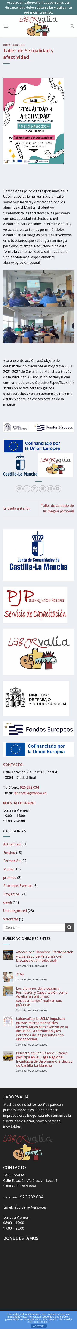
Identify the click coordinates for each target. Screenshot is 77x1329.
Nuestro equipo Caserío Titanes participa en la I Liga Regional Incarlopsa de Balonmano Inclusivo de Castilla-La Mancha (44, 1059)
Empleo (9, 852)
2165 (20, 974)
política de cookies (38, 1321)
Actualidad (12, 844)
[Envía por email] (34, 488)
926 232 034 (29, 787)
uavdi (7, 902)
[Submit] (69, 927)
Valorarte (10, 919)
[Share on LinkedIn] (50, 488)
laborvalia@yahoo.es (30, 793)
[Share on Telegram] (57, 488)
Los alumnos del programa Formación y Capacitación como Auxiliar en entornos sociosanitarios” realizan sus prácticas (42, 996)
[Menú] (5, 26)
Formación (12, 860)
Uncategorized (14, 44)
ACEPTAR (38, 1326)
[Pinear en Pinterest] (42, 488)
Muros (8, 869)
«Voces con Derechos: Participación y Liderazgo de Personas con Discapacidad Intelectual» (44, 956)
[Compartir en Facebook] (26, 488)
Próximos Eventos (18, 885)
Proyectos (11, 894)
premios (9, 877)
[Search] (72, 26)
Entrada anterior (16, 508)
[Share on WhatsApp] (19, 488)
